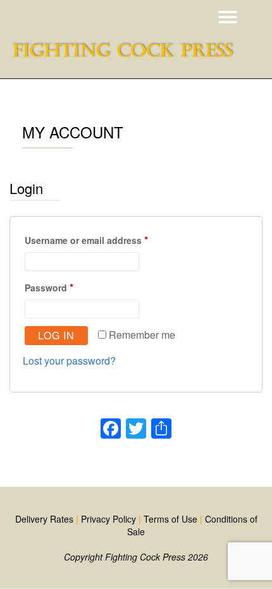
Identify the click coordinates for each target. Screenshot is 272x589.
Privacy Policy (108, 519)
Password (69, 286)
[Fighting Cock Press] (126, 56)
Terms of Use (170, 519)
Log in (56, 335)
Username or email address (107, 239)
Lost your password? (69, 360)
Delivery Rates (44, 519)
